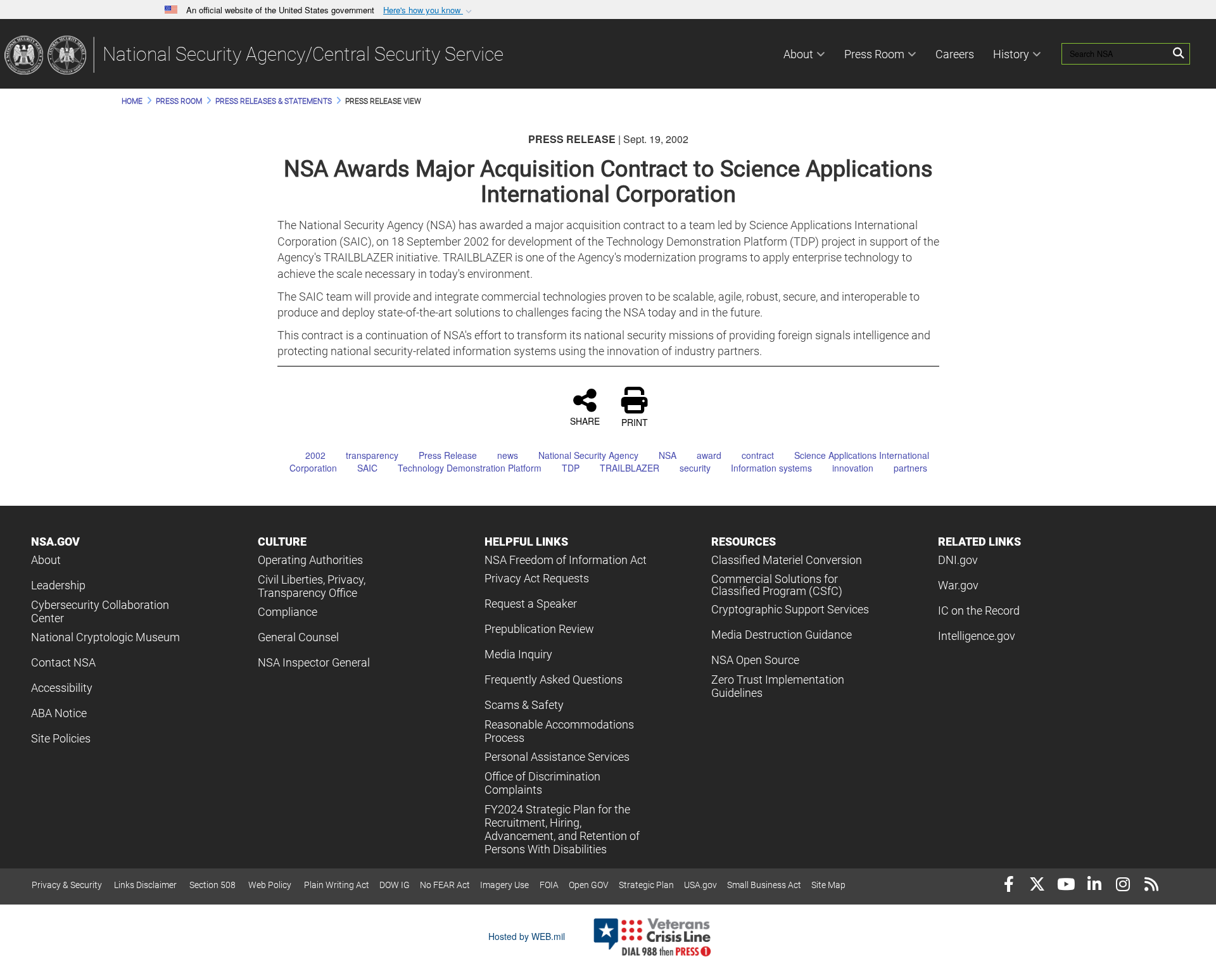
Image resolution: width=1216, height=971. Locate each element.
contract (758, 455)
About (798, 54)
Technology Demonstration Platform (470, 467)
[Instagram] (1123, 886)
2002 (315, 455)
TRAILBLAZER (629, 467)
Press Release (448, 455)
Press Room (874, 54)
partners (910, 467)
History (1011, 54)
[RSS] (1151, 886)
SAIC (367, 467)
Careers (954, 54)
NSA (667, 455)
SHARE (585, 420)
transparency (372, 455)
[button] (428, 10)
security (695, 467)
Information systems (771, 467)
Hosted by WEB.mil (526, 936)
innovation (852, 467)
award (709, 455)
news (507, 455)
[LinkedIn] (1094, 886)
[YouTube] (1065, 886)
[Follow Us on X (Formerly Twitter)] (1037, 886)
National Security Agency (588, 455)
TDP (571, 467)
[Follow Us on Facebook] (1009, 886)
